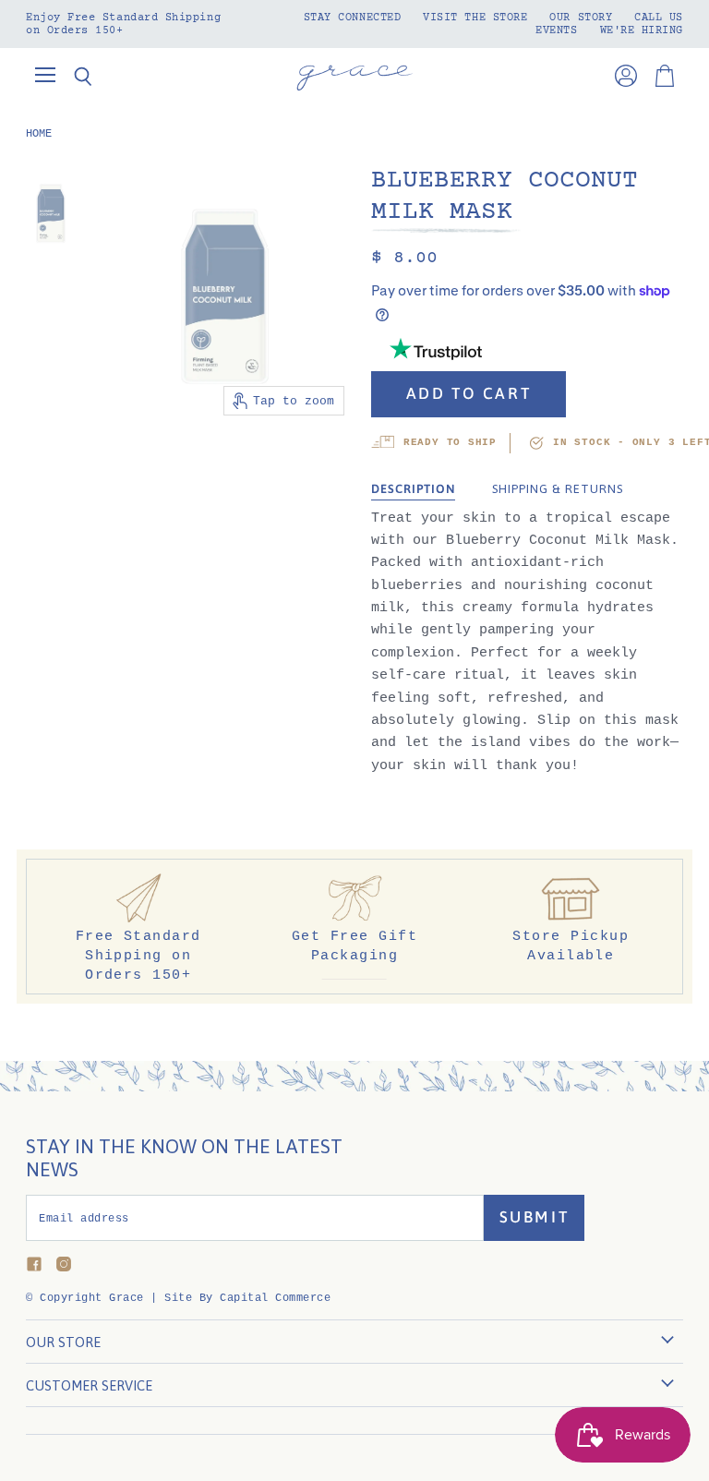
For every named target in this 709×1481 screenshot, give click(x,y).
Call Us (658, 17)
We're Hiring (641, 30)
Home (39, 133)
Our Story (580, 17)
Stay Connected (353, 17)
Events (556, 30)
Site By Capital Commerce (247, 1298)
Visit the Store (475, 17)
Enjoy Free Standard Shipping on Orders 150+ (123, 24)
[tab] (413, 489)
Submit (534, 1217)
